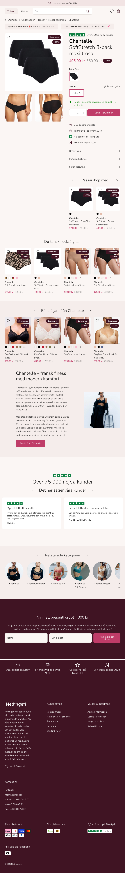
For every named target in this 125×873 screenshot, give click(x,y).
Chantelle (74, 20)
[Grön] (20, 347)
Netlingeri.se (16, 864)
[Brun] (17, 347)
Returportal (52, 721)
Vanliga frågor (54, 711)
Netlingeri (9, 789)
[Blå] (102, 347)
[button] (62, 11)
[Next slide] (92, 490)
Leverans (51, 726)
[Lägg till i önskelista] (8, 37)
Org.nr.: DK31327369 (15, 809)
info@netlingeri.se (13, 794)
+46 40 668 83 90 (14, 804)
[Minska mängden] (72, 112)
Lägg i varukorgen (104, 112)
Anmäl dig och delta (107, 638)
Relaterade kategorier (62, 555)
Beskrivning (75, 151)
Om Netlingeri (54, 730)
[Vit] (9, 278)
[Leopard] (6, 278)
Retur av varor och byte (59, 716)
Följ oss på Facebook (15, 766)
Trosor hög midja (57, 20)
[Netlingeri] (25, 11)
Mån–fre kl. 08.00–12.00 (17, 799)
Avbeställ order (95, 726)
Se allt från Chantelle (30, 443)
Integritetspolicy (96, 721)
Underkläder (28, 20)
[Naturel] (72, 278)
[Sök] (87, 11)
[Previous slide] (32, 490)
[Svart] (70, 214)
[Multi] (13, 278)
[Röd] (13, 347)
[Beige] (101, 214)
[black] (73, 76)
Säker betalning (77, 166)
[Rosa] (17, 278)
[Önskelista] (111, 11)
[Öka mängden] (84, 112)
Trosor (41, 20)
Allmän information (97, 711)
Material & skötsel (78, 158)
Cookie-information (97, 716)
